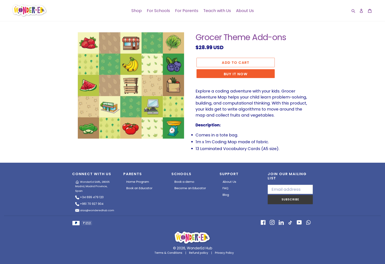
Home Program (137, 182)
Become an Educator (190, 188)
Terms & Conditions (168, 253)
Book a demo (184, 182)
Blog (226, 195)
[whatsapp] (308, 222)
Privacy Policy (224, 253)
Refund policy (198, 253)
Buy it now (235, 73)
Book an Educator (139, 188)
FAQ (225, 188)
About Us (229, 182)
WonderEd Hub (199, 248)
